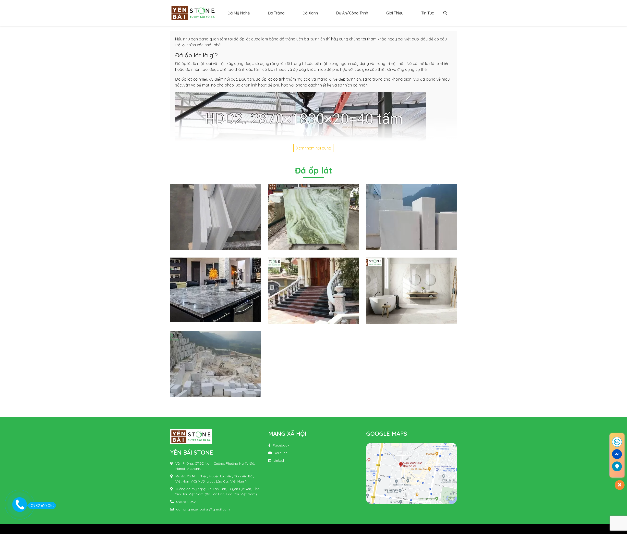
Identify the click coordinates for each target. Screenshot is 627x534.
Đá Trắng (276, 13)
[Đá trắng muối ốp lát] (411, 216)
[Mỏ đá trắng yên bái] (215, 363)
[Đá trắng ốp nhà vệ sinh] (411, 290)
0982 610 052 (43, 505)
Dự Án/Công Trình (352, 13)
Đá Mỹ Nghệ (239, 13)
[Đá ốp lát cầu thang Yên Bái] (313, 290)
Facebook (281, 445)
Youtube (281, 453)
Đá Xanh (310, 13)
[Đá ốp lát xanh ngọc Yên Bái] (313, 216)
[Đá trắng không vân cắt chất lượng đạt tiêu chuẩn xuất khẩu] (215, 216)
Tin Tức (427, 13)
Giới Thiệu (394, 13)
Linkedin (280, 460)
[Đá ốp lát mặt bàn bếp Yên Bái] (215, 289)
